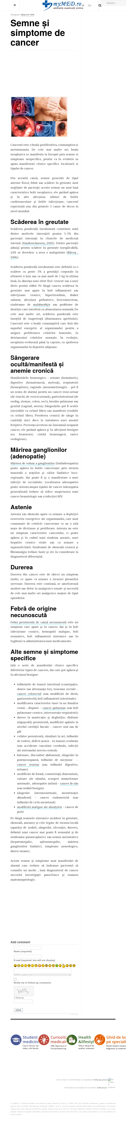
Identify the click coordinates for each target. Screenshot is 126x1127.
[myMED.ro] (63, 5)
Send (18, 1010)
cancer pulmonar (54, 708)
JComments (74, 1014)
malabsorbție (41, 304)
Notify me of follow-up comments (32, 982)
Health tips (27, 14)
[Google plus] (90, 5)
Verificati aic (101, 1087)
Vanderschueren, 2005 (38, 243)
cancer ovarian (28, 764)
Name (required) (23, 951)
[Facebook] (77, 5)
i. (106, 1087)
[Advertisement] (35, 74)
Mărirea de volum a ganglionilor (32, 463)
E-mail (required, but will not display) (34, 960)
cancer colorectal (29, 694)
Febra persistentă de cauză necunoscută (38, 622)
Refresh (20, 997)
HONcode (98, 1079)
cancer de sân (69, 783)
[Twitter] (83, 5)
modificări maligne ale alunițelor (39, 807)
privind (104, 1079)
